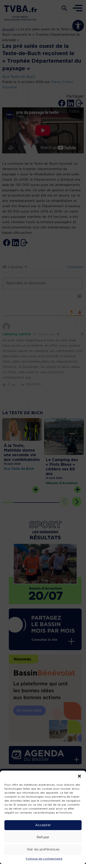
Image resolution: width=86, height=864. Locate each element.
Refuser (43, 837)
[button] (79, 776)
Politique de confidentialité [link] (44, 858)
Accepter (43, 825)
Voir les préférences (43, 849)
